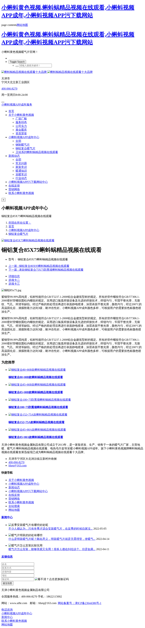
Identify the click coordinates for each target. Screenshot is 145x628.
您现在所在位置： (19, 222)
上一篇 (38, 265)
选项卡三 (14, 283)
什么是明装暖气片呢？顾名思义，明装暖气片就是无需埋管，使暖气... (51, 538)
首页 (11, 111)
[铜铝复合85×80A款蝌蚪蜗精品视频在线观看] (37, 429)
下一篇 (45, 269)
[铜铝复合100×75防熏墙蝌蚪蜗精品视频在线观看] (39, 399)
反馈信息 (7, 556)
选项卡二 (14, 279)
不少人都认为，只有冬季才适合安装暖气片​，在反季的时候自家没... (50, 528)
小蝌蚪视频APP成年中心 (23, 230)
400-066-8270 (9, 88)
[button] (52, 579)
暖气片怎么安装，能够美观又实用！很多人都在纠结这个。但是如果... (51, 549)
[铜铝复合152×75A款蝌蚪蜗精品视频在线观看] (37, 414)
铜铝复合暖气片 (18, 233)
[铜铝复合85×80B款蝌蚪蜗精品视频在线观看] (37, 384)
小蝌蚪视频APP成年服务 (16, 104)
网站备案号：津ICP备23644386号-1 (79, 603)
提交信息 (7, 583)
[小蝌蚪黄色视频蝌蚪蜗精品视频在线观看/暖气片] (72, 72)
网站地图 (22, 24)
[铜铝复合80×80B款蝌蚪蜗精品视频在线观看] (37, 369)
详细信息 (14, 276)
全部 (18, 140)
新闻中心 (7, 517)
